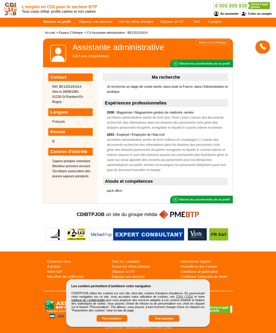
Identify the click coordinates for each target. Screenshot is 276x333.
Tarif (196, 22)
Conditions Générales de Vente (203, 277)
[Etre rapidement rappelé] (261, 46)
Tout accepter (164, 318)
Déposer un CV (171, 22)
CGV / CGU (184, 296)
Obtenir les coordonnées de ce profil (204, 199)
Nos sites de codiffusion (65, 277)
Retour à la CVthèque (212, 42)
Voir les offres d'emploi (136, 22)
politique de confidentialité (88, 300)
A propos (214, 22)
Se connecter (229, 13)
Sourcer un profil (57, 22)
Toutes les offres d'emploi (131, 266)
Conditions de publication (199, 271)
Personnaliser (112, 318)
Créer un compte (259, 13)
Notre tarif (54, 271)
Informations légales (195, 261)
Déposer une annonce (95, 22)
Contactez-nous (59, 261)
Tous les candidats (126, 261)
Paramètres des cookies (198, 266)
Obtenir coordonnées (204, 63)
